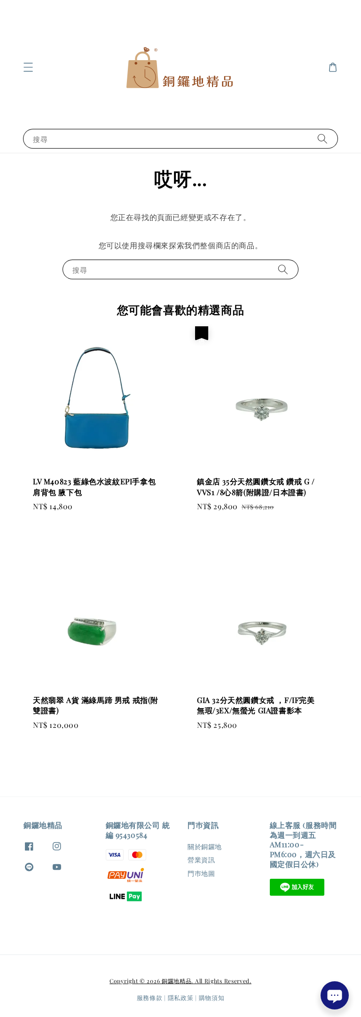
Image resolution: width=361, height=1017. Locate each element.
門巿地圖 (201, 873)
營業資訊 (201, 859)
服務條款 (150, 997)
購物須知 (212, 997)
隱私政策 (181, 997)
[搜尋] (322, 138)
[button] (28, 67)
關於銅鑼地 (205, 847)
